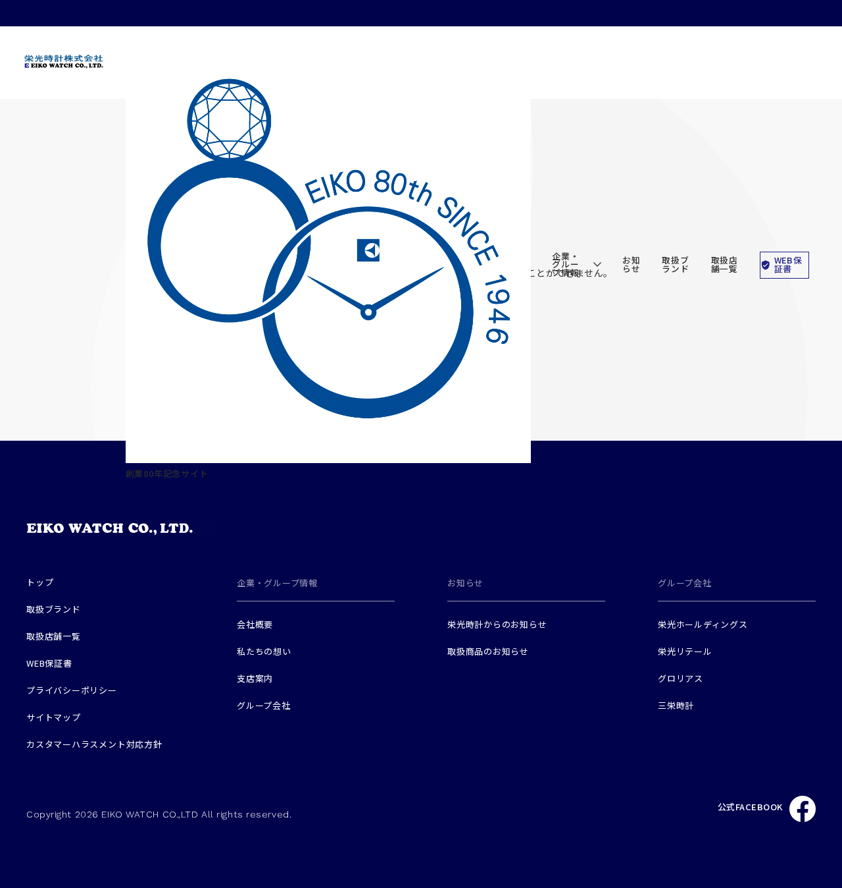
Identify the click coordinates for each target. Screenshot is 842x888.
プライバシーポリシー (71, 690)
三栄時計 (676, 705)
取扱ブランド (675, 264)
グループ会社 (264, 705)
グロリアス (680, 678)
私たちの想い (264, 651)
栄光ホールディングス (703, 624)
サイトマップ (53, 717)
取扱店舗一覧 (724, 264)
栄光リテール (685, 651)
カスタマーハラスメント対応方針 (94, 744)
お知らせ (631, 264)
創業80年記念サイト (167, 473)
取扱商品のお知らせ (488, 651)
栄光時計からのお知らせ (497, 624)
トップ (39, 582)
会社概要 (255, 624)
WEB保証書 (788, 264)
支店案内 (255, 678)
